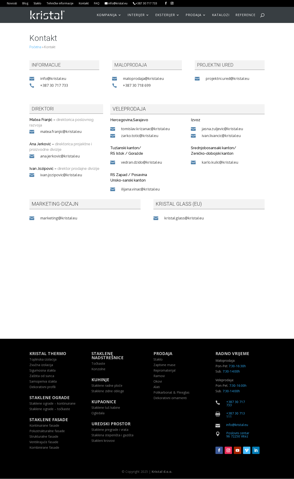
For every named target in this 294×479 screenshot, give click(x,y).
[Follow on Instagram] (228, 450)
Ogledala (98, 413)
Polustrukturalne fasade (47, 431)
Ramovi (159, 376)
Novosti (12, 3)
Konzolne (98, 369)
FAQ (96, 3)
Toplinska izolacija (43, 359)
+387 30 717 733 (146, 3)
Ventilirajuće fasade (43, 442)
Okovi (157, 381)
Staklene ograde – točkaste (49, 409)
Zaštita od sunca (41, 376)
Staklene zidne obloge (107, 391)
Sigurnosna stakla (42, 370)
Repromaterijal (164, 370)
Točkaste (98, 363)
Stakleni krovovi (103, 440)
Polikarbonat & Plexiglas (171, 392)
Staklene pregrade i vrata (109, 429)
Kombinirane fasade (44, 447)
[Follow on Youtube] (237, 450)
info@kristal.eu (117, 3)
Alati (156, 387)
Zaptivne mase (164, 365)
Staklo (37, 3)
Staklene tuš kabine (105, 407)
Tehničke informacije (60, 3)
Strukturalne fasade (43, 436)
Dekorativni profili (42, 387)
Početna (35, 47)
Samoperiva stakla (43, 381)
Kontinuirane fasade (44, 425)
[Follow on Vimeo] (246, 450)
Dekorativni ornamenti (170, 398)
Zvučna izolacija (41, 365)
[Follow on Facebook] (219, 450)
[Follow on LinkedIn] (256, 450)
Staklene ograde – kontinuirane (52, 403)
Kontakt (84, 3)
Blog (25, 3)
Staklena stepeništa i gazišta (112, 435)
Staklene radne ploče (106, 385)
